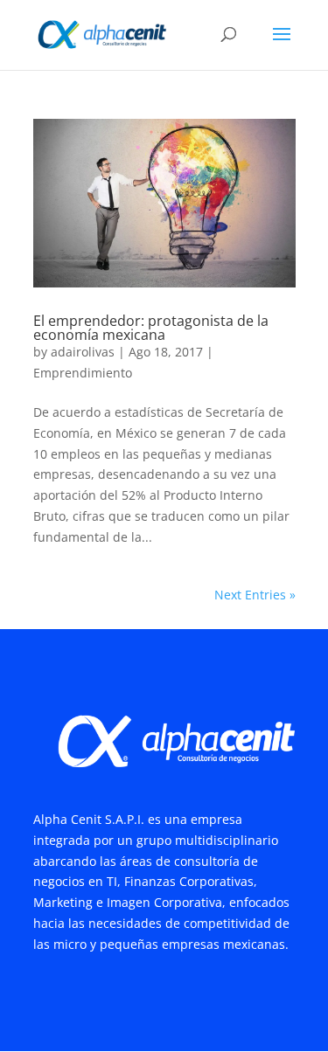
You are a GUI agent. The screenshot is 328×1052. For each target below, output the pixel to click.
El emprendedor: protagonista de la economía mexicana (151, 327)
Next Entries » (255, 594)
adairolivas (83, 351)
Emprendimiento (82, 372)
